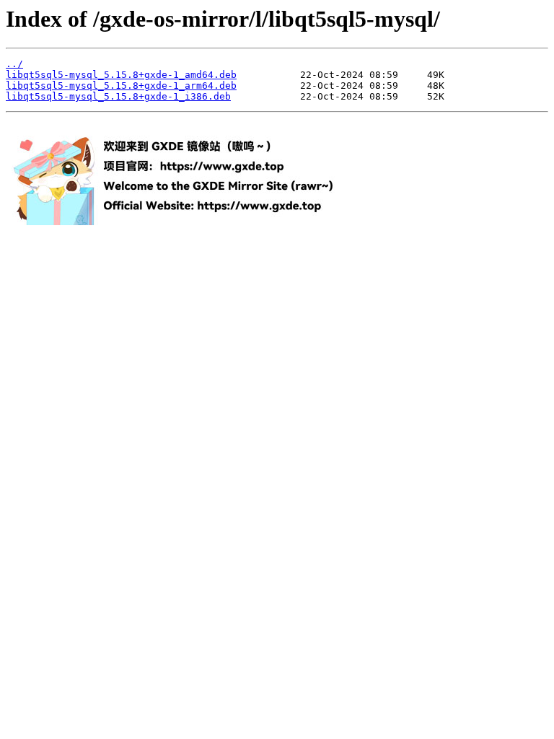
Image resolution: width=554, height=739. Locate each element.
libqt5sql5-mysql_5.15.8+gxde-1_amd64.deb (121, 74)
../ (14, 63)
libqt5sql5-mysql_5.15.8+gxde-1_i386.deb (118, 96)
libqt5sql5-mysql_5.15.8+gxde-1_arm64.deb (121, 85)
